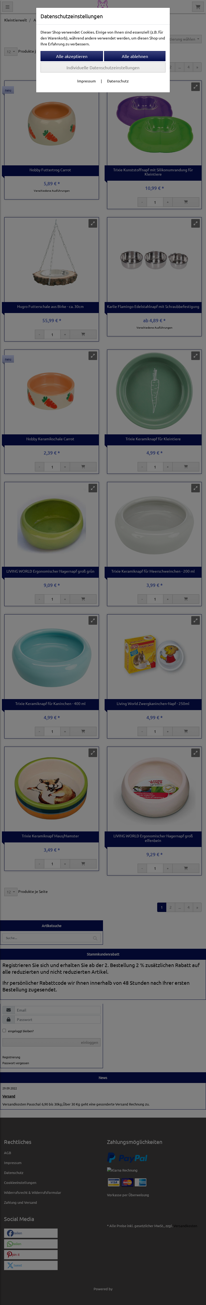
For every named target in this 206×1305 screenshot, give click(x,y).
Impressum (86, 80)
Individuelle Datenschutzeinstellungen (103, 67)
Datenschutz (118, 80)
